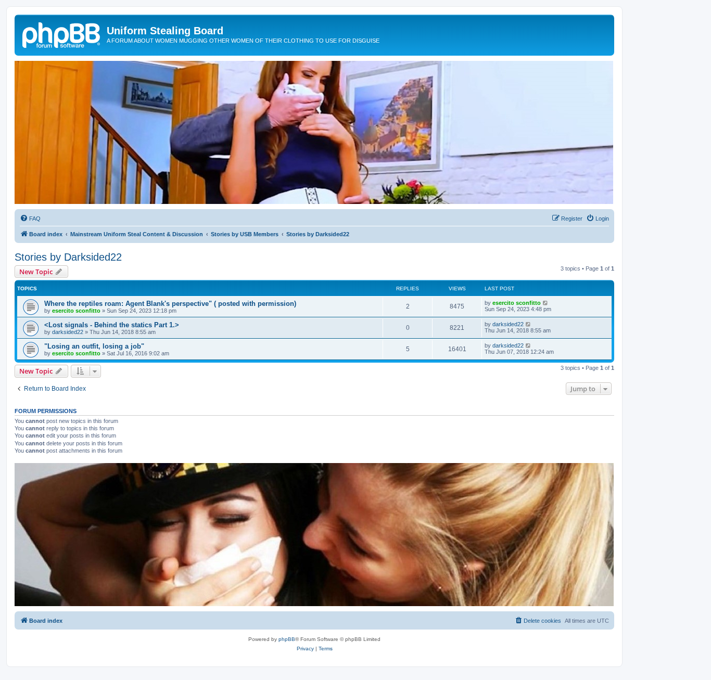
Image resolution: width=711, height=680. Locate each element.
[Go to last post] (545, 303)
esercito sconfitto (76, 310)
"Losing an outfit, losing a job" (94, 346)
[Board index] (62, 33)
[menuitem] (30, 218)
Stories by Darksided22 (68, 257)
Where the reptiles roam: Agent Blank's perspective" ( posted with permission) (170, 303)
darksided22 (67, 332)
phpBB (286, 639)
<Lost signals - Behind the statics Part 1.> (111, 325)
